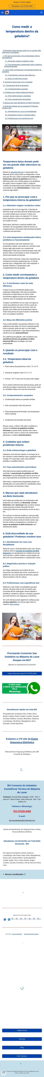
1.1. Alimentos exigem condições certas (19, 61)
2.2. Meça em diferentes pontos (16, 79)
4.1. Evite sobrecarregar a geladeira (18, 96)
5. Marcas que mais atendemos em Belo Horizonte (21, 103)
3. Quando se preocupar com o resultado (17, 82)
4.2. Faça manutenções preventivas (18, 99)
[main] (22, 31)
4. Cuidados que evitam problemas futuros (18, 92)
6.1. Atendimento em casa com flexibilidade (20, 111)
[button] (2, 12)
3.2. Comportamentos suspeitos (16, 89)
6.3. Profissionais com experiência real (19, 118)
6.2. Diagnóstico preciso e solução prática (20, 115)
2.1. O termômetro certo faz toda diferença (20, 75)
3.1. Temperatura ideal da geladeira (16, 85)
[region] (22, 5)
